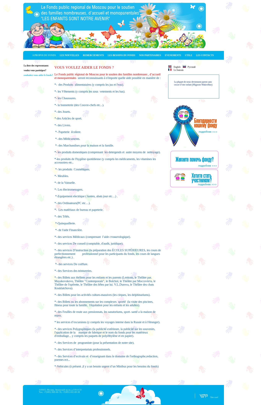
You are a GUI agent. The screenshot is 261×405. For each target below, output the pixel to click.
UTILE (188, 55)
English (177, 67)
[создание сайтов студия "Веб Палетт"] (203, 397)
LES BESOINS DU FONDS (121, 55)
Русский (191, 67)
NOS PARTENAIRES (150, 55)
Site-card (214, 397)
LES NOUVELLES (69, 55)
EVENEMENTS (173, 55)
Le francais (179, 70)
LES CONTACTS (205, 55)
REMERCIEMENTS (93, 55)
